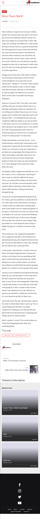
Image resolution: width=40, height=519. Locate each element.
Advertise (29, 509)
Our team (22, 509)
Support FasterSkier (16, 511)
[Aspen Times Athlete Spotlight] (19, 402)
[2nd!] (19, 428)
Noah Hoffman (34, 413)
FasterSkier (5, 21)
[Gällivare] (19, 455)
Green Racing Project (21, 335)
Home (9, 509)
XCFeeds (4, 11)
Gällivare (6, 460)
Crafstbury (7, 335)
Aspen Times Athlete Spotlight (15, 408)
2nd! (5, 434)
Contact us (26, 511)
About (15, 509)
